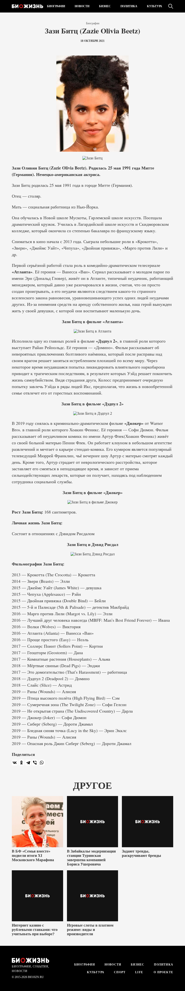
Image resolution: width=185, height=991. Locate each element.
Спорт (120, 972)
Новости (82, 6)
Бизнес (105, 6)
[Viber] (35, 762)
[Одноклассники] (21, 762)
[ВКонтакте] (15, 762)
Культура (154, 6)
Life (139, 972)
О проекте (163, 972)
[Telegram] (28, 762)
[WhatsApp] (42, 762)
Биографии (56, 6)
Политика (128, 6)
